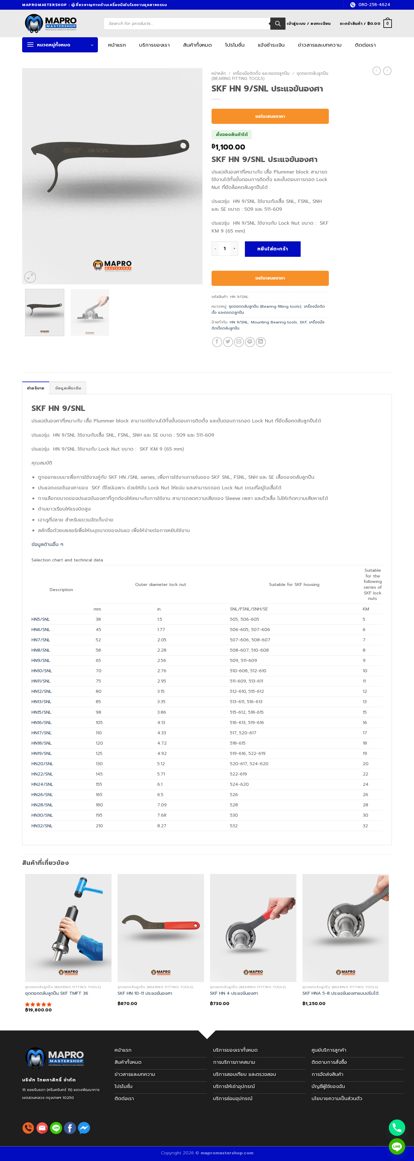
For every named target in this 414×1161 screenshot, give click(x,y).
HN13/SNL (42, 701)
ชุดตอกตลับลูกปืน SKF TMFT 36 (56, 993)
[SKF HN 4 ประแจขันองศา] (253, 928)
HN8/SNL (41, 650)
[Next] (191, 176)
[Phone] (397, 1128)
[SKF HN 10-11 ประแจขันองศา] (161, 928)
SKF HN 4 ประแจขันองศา (234, 993)
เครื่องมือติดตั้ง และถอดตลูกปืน (261, 73)
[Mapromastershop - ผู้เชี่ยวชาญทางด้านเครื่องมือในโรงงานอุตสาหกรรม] (58, 23)
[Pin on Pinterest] (250, 342)
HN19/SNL (42, 753)
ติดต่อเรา (365, 45)
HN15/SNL (42, 712)
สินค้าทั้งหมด (197, 45)
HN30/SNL (42, 815)
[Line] (397, 1146)
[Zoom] (30, 277)
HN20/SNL (42, 763)
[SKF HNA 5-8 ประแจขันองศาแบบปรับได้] (345, 928)
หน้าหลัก (219, 73)
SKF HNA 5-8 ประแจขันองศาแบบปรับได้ (340, 993)
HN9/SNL (41, 660)
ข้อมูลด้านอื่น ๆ (47, 544)
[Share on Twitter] (228, 342)
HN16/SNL (42, 722)
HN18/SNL (42, 743)
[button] (39, 1004)
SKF (303, 322)
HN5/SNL (41, 619)
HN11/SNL (41, 681)
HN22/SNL (42, 774)
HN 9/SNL (239, 322)
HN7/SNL (41, 640)
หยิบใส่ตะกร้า (272, 249)
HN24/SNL (42, 784)
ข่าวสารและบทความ (320, 45)
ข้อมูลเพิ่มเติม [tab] (68, 388)
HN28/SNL (42, 805)
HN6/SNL (41, 629)
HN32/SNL (42, 825)
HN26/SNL (42, 794)
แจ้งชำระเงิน (271, 45)
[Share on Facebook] (217, 342)
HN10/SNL (42, 670)
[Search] (277, 24)
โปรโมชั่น (235, 45)
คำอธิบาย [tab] (36, 388)
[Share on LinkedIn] (261, 342)
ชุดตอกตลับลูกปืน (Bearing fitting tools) (265, 306)
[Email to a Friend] (239, 342)
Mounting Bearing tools (274, 322)
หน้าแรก (117, 45)
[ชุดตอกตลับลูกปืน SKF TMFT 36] (68, 928)
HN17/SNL (42, 732)
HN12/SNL (42, 691)
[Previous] (33, 176)
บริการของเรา (154, 45)
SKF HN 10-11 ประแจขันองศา (145, 993)
